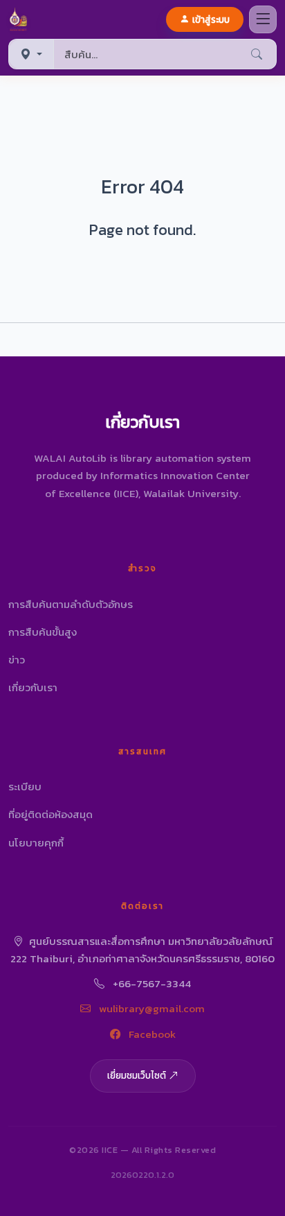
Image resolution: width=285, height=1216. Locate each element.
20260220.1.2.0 (142, 1174)
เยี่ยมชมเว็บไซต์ (136, 1075)
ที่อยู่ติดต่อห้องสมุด (50, 814)
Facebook (151, 1034)
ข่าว (16, 660)
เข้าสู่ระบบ (211, 19)
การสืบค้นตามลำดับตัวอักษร (70, 604)
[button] (21, 19)
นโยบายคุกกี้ (36, 843)
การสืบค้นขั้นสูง (42, 632)
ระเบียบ (25, 786)
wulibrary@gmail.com (150, 1008)
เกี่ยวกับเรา (32, 687)
